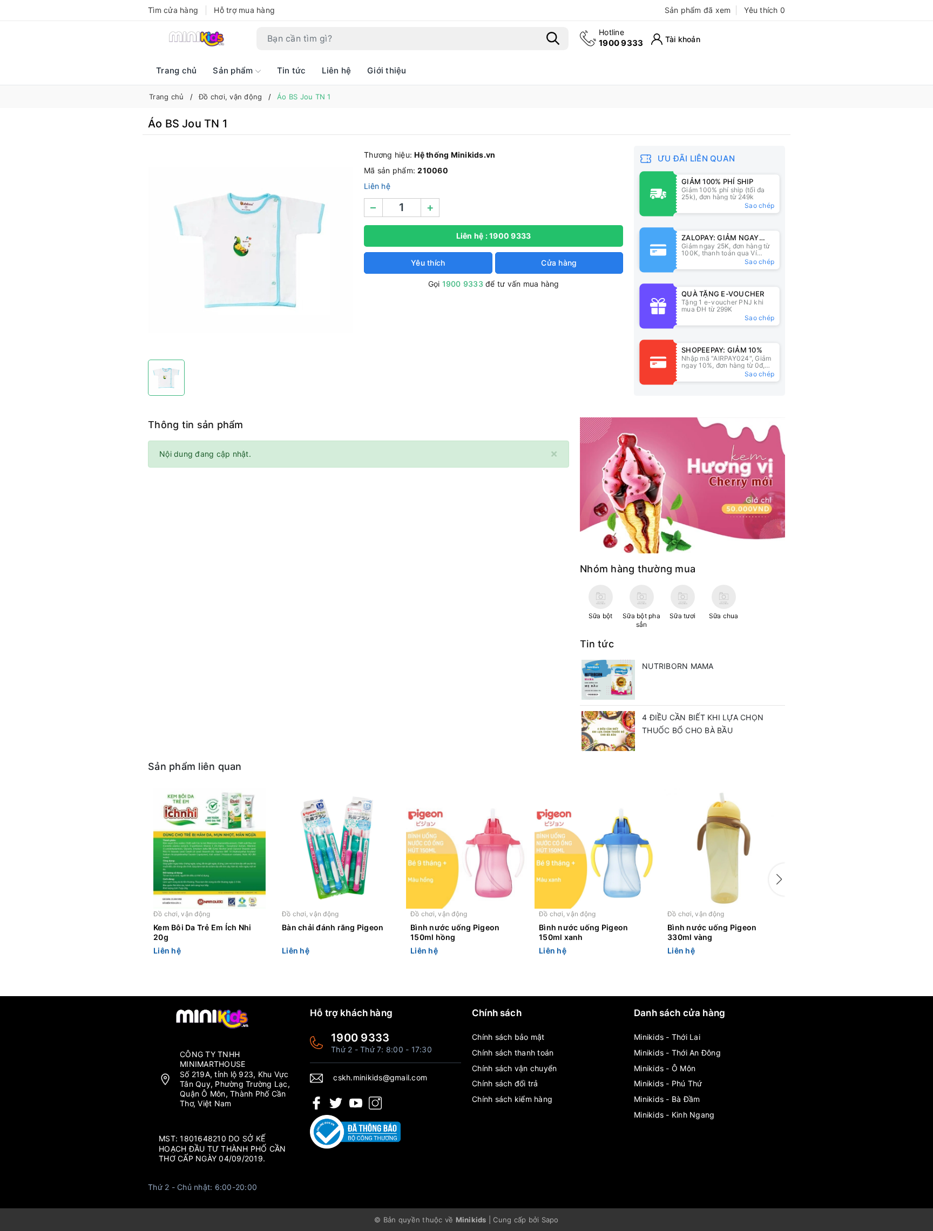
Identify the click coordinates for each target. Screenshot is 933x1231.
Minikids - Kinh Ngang (674, 1114)
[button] (777, 879)
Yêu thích (764, 10)
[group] (250, 250)
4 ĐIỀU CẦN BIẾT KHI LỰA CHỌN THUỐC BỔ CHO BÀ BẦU (702, 724)
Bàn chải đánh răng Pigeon (332, 927)
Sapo (550, 1219)
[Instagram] (375, 1102)
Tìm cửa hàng (173, 10)
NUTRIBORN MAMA (678, 666)
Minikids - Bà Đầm (667, 1099)
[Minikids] (682, 484)
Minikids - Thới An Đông (677, 1052)
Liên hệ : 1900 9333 (493, 235)
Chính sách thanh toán (512, 1052)
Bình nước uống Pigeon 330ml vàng (711, 932)
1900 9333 (621, 38)
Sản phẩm (234, 70)
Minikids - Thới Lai (667, 1036)
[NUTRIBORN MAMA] (608, 680)
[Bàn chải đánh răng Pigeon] (338, 848)
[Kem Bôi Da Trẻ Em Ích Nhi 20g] (209, 848)
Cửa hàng (559, 262)
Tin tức (291, 70)
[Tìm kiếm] (553, 38)
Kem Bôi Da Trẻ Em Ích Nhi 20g (202, 932)
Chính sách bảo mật (508, 1036)
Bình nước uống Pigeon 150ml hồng (454, 932)
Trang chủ (176, 70)
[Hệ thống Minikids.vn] (196, 38)
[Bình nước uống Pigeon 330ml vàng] (723, 848)
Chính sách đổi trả (505, 1083)
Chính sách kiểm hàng (512, 1099)
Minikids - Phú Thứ (668, 1083)
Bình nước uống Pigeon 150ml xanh (583, 932)
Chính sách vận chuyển (514, 1068)
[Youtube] (355, 1102)
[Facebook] (316, 1102)
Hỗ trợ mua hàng (244, 10)
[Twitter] (335, 1102)
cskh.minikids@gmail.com (380, 1077)
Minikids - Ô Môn (664, 1068)
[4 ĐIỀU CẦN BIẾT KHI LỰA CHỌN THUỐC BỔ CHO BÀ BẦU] (608, 731)
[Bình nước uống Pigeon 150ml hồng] (466, 848)
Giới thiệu (387, 70)
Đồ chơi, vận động (181, 914)
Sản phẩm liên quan (195, 766)
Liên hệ (336, 70)
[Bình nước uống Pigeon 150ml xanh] (595, 848)
